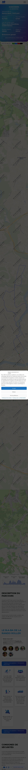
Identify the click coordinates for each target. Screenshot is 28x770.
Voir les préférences (14, 395)
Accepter (14, 388)
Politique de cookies (7, 397)
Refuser (14, 391)
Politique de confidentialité (19, 397)
